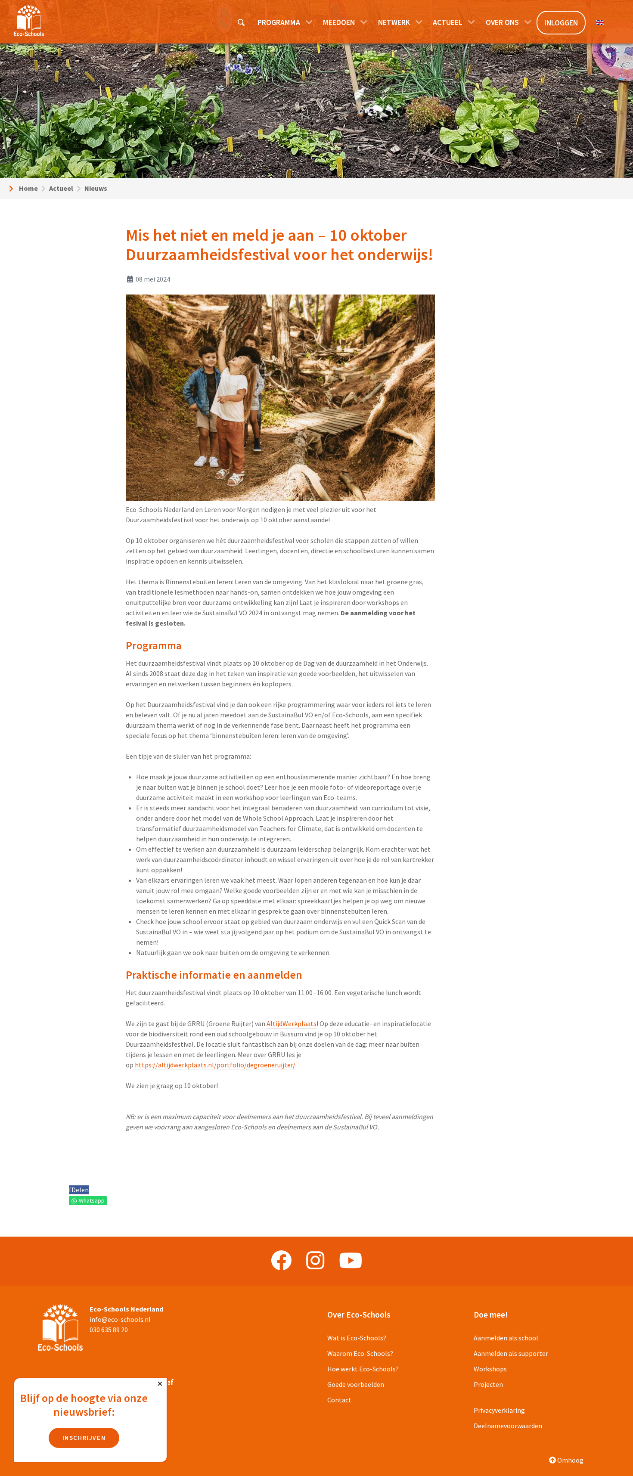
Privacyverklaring (499, 1410)
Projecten (488, 1384)
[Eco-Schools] (29, 20)
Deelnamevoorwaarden (508, 1425)
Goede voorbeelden (355, 1384)
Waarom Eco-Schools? (360, 1353)
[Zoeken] (242, 21)
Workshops (490, 1368)
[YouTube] (350, 1261)
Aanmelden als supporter (511, 1353)
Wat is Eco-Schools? (356, 1337)
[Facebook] (281, 1261)
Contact (339, 1399)
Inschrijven (84, 1438)
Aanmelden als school (506, 1337)
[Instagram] (315, 1261)
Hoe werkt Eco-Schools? (363, 1368)
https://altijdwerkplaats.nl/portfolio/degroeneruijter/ (215, 1064)
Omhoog (569, 1460)
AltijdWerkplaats (291, 1023)
